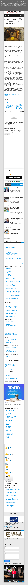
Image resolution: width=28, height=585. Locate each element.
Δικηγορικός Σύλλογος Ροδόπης (11, 306)
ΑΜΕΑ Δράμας (8, 274)
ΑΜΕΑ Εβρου (8, 269)
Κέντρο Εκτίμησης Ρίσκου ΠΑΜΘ (12, 495)
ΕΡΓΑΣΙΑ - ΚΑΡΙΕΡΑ (9, 420)
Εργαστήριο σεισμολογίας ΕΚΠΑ (11, 502)
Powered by (10, 181)
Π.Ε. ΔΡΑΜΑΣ (8, 423)
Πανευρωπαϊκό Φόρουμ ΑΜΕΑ (11, 284)
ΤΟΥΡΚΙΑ (7, 436)
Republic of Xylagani (9, 375)
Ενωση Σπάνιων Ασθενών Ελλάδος (12, 288)
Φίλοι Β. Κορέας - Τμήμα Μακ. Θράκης (12, 376)
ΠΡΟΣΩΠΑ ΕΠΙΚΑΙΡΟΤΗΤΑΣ (11, 433)
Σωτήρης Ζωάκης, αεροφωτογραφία (11, 332)
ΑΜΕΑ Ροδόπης (8, 268)
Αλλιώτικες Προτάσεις (9, 342)
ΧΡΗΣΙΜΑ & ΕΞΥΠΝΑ (9, 439)
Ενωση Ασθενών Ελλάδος (10, 287)
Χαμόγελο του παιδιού (10, 358)
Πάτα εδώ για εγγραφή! (14, 177)
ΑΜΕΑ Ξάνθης (8, 271)
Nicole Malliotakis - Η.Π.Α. (10, 364)
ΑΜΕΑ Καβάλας (8, 272)
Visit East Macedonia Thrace (11, 325)
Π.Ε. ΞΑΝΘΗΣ (8, 427)
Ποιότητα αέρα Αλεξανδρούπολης (12, 499)
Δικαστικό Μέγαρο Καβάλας (11, 316)
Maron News (8, 256)
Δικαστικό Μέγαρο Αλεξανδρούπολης (12, 312)
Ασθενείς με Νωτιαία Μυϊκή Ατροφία (12, 298)
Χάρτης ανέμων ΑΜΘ (9, 506)
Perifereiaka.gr (7, 580)
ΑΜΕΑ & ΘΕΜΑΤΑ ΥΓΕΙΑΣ (10, 410)
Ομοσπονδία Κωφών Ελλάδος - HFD (12, 292)
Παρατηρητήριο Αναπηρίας (10, 282)
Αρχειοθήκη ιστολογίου (20, 185)
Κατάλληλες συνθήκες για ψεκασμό (12, 493)
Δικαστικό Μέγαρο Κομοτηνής (11, 313)
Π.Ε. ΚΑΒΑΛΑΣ (8, 426)
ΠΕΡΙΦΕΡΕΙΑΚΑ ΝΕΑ (9, 431)
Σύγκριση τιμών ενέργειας (10, 348)
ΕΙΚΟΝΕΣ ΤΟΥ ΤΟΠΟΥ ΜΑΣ (11, 416)
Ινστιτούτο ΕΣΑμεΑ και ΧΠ (10, 278)
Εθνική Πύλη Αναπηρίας (10, 299)
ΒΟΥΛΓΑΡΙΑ (8, 414)
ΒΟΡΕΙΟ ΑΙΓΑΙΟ (8, 413)
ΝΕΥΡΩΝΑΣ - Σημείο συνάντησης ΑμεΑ (13, 295)
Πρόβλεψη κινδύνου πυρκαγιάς (11, 503)
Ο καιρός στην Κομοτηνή (10, 505)
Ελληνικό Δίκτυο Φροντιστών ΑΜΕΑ (12, 279)
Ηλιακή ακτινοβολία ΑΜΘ (10, 508)
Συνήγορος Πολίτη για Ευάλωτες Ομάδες (13, 291)
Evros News (8, 252)
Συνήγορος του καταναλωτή (11, 351)
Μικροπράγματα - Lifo (10, 243)
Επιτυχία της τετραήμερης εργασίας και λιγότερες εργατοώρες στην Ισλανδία (16, 199)
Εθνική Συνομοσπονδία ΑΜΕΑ (11, 277)
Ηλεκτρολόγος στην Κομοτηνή (11, 339)
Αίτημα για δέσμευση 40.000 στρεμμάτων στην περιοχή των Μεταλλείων (13, 21)
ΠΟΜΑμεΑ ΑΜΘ (8, 275)
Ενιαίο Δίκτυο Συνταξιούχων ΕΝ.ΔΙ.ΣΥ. (12, 347)
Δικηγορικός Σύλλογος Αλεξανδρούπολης (13, 304)
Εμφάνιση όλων (21, 263)
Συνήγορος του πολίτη (10, 350)
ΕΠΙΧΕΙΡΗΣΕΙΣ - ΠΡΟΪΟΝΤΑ (11, 419)
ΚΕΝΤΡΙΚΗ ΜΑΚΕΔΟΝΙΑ (10, 421)
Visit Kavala (8, 322)
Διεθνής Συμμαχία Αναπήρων (11, 285)
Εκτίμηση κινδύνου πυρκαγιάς (11, 492)
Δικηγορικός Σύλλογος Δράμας (11, 310)
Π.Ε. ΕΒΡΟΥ (8, 424)
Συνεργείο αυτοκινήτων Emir (11, 340)
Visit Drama (8, 324)
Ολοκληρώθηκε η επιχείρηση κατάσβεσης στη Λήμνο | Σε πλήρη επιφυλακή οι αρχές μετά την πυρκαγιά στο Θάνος (13, 249)
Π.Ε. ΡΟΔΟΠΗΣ (8, 429)
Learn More (12, 10)
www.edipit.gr (6, 542)
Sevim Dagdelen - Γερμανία (10, 365)
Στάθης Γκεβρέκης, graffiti (9, 333)
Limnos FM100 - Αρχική (10, 247)
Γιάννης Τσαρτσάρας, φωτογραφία (11, 334)
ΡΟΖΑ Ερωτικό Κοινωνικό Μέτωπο (12, 378)
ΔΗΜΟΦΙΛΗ (8, 184)
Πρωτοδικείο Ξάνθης (9, 314)
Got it (17, 10)
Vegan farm (8, 356)
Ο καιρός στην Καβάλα (10, 496)
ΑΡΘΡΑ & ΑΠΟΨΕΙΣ (9, 411)
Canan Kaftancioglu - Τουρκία (10, 369)
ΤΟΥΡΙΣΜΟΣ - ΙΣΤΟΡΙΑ (10, 434)
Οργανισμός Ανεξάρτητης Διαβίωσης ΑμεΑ (13, 281)
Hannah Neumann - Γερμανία (10, 367)
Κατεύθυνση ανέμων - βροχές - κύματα (13, 489)
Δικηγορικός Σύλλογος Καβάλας (11, 309)
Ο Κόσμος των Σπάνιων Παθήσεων (12, 289)
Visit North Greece (9, 327)
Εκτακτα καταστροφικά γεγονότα (11, 501)
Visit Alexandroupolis (9, 321)
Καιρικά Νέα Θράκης (9, 498)
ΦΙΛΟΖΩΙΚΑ (8, 437)
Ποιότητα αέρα (8, 491)
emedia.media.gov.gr (8, 526)
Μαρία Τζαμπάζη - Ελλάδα (9, 363)
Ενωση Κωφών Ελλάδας (10, 294)
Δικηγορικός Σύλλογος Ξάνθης (11, 307)
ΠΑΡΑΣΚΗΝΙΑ (8, 430)
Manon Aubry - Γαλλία (9, 366)
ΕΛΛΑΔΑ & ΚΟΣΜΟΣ (9, 417)
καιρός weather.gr (8, 481)
